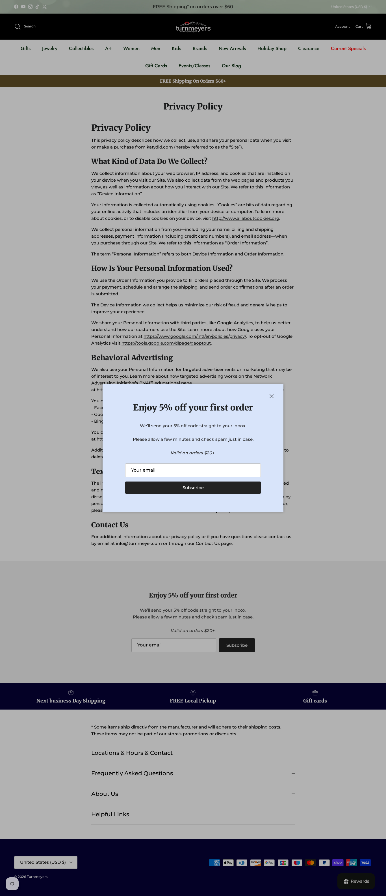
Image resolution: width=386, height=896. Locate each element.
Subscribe (193, 487)
